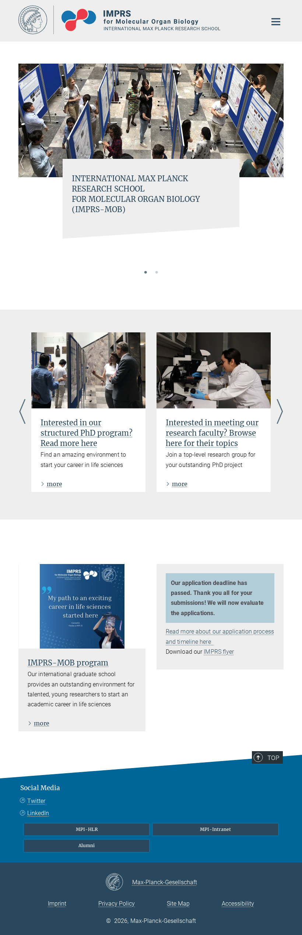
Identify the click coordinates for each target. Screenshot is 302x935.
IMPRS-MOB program (68, 662)
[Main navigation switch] (275, 21)
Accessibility (238, 903)
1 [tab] (145, 272)
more (54, 484)
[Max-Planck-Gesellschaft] (118, 882)
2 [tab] (156, 272)
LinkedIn (38, 813)
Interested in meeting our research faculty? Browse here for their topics (212, 433)
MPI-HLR (87, 829)
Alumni (86, 845)
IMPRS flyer (219, 651)
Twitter (36, 800)
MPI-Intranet (215, 829)
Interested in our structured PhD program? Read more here (87, 433)
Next (278, 170)
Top (273, 757)
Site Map (178, 903)
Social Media (40, 788)
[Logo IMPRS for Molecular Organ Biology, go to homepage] (138, 20)
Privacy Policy (116, 903)
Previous (24, 170)
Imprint (57, 903)
